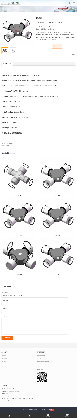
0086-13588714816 (13, 391)
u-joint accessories (42, 364)
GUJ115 (8, 146)
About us (4, 355)
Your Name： (5, 300)
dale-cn (8, 393)
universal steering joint (43, 361)
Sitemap (4, 367)
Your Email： (5, 308)
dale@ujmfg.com (10, 396)
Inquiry (56, 46)
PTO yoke (39, 358)
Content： (4, 316)
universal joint (47, 26)
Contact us (4, 358)
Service (4, 361)
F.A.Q (3, 364)
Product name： (6, 293)
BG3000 (11, 143)
